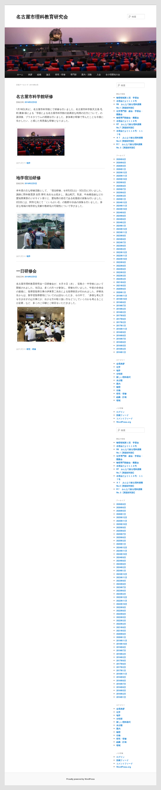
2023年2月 (121, 248)
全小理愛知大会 (113, 74)
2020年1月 (121, 292)
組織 (39, 74)
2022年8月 (121, 265)
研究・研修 (60, 74)
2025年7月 (121, 189)
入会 (99, 74)
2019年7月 (121, 305)
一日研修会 (26, 271)
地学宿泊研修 (28, 177)
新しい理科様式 (123, 376)
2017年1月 (121, 325)
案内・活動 (86, 74)
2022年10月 (121, 258)
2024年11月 (121, 205)
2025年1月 (121, 199)
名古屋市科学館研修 (34, 96)
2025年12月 (121, 172)
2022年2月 (121, 278)
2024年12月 (121, 202)
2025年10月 (121, 178)
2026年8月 (121, 159)
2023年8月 (121, 239)
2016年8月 (121, 335)
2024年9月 (121, 212)
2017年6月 (121, 318)
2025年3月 (121, 195)
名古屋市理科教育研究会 (42, 16)
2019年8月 (121, 302)
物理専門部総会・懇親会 (127, 117)
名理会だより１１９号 (126, 100)
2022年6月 (121, 268)
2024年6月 (121, 219)
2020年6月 (121, 288)
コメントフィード (124, 418)
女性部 (119, 373)
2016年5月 (121, 345)
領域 (118, 400)
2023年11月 (121, 232)
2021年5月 (121, 285)
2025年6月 (121, 192)
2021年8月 (121, 282)
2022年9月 (121, 262)
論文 (48, 74)
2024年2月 (121, 222)
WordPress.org (123, 421)
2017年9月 (121, 315)
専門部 (73, 74)
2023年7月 (121, 242)
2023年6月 (121, 245)
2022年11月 (121, 255)
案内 (118, 383)
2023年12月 (121, 228)
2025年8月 (121, 185)
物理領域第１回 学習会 (127, 97)
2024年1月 (121, 225)
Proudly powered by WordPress (80, 779)
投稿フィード (122, 415)
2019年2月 (121, 308)
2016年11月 (121, 328)
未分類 (119, 380)
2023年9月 (121, 235)
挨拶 (30, 74)
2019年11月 (121, 295)
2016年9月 (121, 332)
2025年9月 (121, 182)
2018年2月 (121, 312)
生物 (118, 390)
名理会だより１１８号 (126, 120)
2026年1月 (121, 169)
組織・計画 (121, 396)
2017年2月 (121, 322)
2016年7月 (121, 338)
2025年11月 (121, 175)
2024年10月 (121, 208)
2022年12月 (121, 252)
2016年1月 (121, 352)
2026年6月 (121, 162)
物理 (118, 386)
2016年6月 (121, 342)
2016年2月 (121, 348)
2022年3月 (121, 275)
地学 (28, 162)
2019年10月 (121, 298)
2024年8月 (121, 215)
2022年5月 (121, 272)
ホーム (20, 74)
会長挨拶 (120, 363)
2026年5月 (121, 165)
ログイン (120, 411)
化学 (118, 366)
